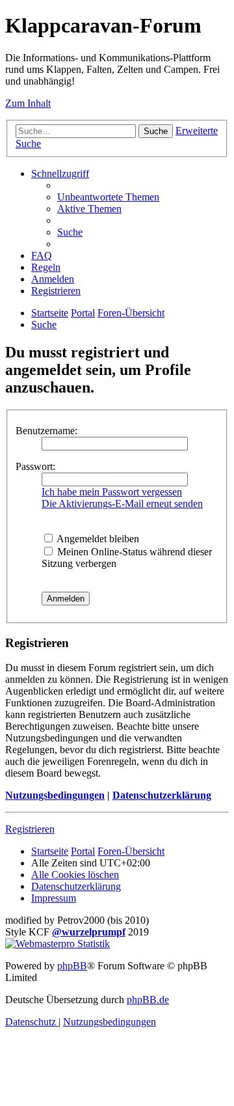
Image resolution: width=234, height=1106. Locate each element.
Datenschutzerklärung (161, 795)
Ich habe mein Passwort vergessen (112, 491)
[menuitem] (108, 196)
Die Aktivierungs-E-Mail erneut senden (122, 503)
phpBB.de (148, 999)
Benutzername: (46, 430)
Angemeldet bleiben (97, 538)
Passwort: (35, 466)
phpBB (72, 965)
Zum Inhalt (28, 103)
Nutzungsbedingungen (55, 795)
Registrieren (30, 829)
